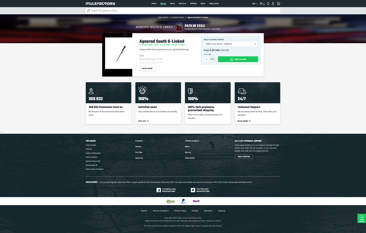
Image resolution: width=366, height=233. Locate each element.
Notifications (268, 3)
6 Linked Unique (146, 45)
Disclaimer (208, 211)
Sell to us (182, 3)
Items (172, 3)
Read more (147, 68)
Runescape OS (91, 165)
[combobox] (254, 4)
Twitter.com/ (203, 190)
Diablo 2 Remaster (93, 153)
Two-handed (165, 45)
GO (88, 10)
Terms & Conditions (161, 211)
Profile (273, 3)
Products (139, 141)
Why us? (142, 121)
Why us (188, 152)
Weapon (182, 45)
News (203, 3)
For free (138, 152)
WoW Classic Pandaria (95, 169)
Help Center (362, 220)
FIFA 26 (89, 149)
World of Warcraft (93, 161)
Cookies (195, 211)
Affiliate (193, 3)
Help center (214, 3)
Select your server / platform (219, 44)
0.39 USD (215, 50)
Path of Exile (91, 145)
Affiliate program (192, 141)
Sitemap (221, 211)
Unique (174, 45)
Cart (278, 3)
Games (163, 3)
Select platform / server (214, 39)
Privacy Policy (180, 211)
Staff (156, 45)
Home (154, 3)
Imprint (144, 211)
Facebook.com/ (169, 190)
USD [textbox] (253, 4)
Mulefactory (100, 3)
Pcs (212, 59)
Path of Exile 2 (91, 157)
